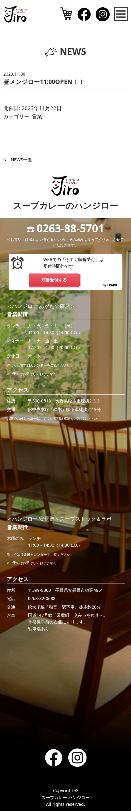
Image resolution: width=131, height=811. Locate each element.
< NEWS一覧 (17, 159)
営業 (37, 116)
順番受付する (54, 280)
